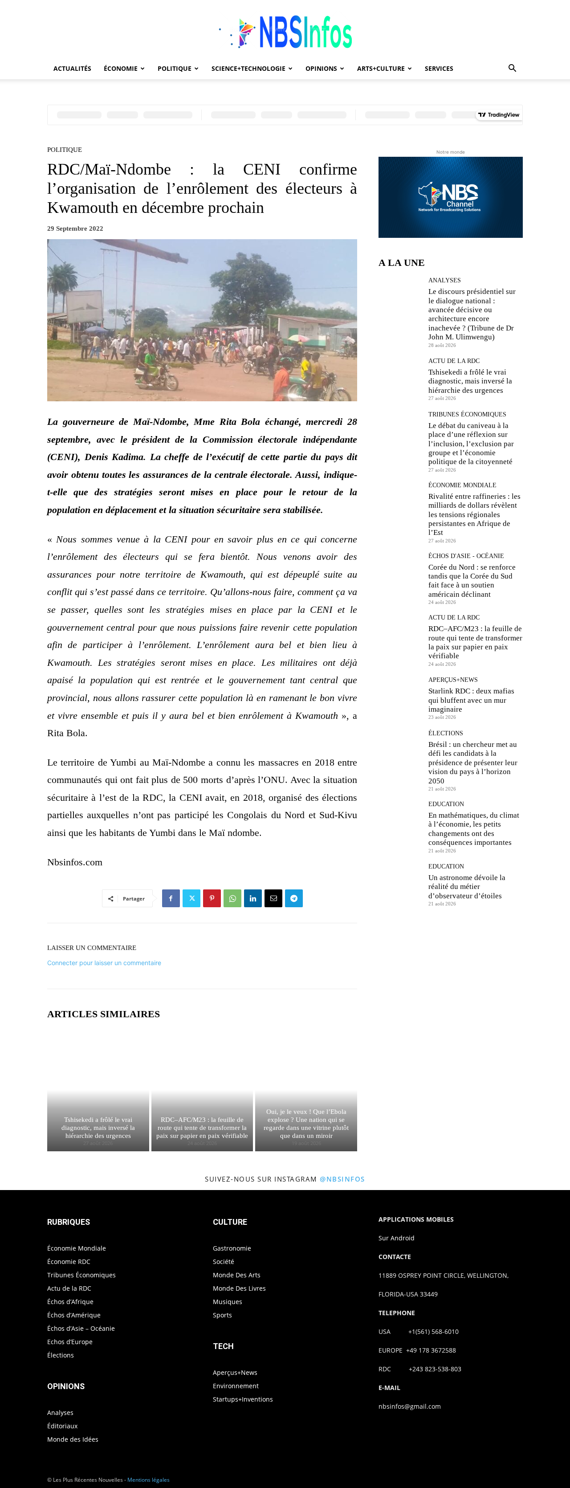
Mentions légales (148, 1480)
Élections (445, 733)
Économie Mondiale (462, 485)
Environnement (236, 1386)
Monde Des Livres (239, 1288)
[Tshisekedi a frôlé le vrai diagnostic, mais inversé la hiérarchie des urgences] (98, 1090)
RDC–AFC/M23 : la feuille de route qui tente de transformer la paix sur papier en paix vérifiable (202, 1127)
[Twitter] (191, 898)
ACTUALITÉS (72, 68)
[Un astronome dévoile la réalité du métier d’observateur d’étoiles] (400, 884)
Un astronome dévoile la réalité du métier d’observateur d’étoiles (466, 886)
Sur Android (397, 1238)
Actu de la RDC (454, 361)
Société (223, 1261)
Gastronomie (232, 1248)
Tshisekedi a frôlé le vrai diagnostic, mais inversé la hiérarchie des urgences (98, 1127)
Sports (222, 1315)
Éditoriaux (62, 1426)
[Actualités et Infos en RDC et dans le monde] (285, 29)
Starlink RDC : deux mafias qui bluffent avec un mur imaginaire (471, 700)
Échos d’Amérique (74, 1315)
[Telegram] (294, 898)
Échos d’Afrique (70, 1301)
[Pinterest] (212, 898)
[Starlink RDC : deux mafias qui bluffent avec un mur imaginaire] (400, 698)
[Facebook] (171, 898)
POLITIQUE (174, 68)
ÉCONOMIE (121, 68)
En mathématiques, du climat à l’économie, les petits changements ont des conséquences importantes (473, 829)
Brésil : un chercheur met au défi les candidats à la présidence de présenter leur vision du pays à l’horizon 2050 (472, 762)
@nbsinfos (342, 1178)
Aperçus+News (453, 680)
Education (446, 804)
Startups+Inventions (243, 1399)
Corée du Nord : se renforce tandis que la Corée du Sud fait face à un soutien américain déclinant (472, 581)
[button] (512, 69)
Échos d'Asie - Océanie (466, 556)
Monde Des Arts (237, 1275)
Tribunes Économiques (467, 415)
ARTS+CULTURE (381, 68)
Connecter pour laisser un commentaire (104, 962)
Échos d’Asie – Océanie (81, 1328)
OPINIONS (321, 68)
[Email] (273, 898)
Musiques (227, 1301)
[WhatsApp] (232, 898)
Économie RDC (68, 1261)
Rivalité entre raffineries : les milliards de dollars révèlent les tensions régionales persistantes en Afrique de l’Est (474, 514)
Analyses (444, 280)
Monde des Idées (72, 1439)
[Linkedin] (253, 898)
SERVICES (439, 68)
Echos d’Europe (70, 1341)
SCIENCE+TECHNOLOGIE (248, 68)
